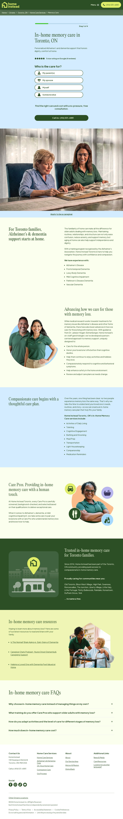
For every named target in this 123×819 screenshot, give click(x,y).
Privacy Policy (13, 810)
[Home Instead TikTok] (20, 785)
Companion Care (44, 770)
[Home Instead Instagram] (15, 785)
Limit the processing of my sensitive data (51, 813)
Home (4, 12)
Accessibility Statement (42, 810)
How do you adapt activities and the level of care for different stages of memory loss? (55, 721)
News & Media (99, 757)
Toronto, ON (23, 12)
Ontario (12, 12)
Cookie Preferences (62, 810)
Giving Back (70, 769)
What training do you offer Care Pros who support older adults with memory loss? (52, 712)
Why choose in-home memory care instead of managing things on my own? (49, 704)
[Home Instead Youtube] (25, 785)
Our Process (42, 773)
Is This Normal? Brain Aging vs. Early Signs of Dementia (34, 642)
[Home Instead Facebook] (10, 785)
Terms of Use (26, 810)
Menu (93, 4)
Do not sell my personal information (21, 813)
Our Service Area (71, 761)
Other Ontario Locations (18, 798)
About (67, 757)
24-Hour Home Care (45, 766)
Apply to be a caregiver (61, 214)
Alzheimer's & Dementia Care (46, 762)
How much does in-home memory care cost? (33, 730)
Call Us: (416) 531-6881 (63, 118)
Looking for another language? (102, 766)
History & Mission (72, 765)
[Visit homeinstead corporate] (11, 5)
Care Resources (100, 761)
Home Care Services (38, 12)
